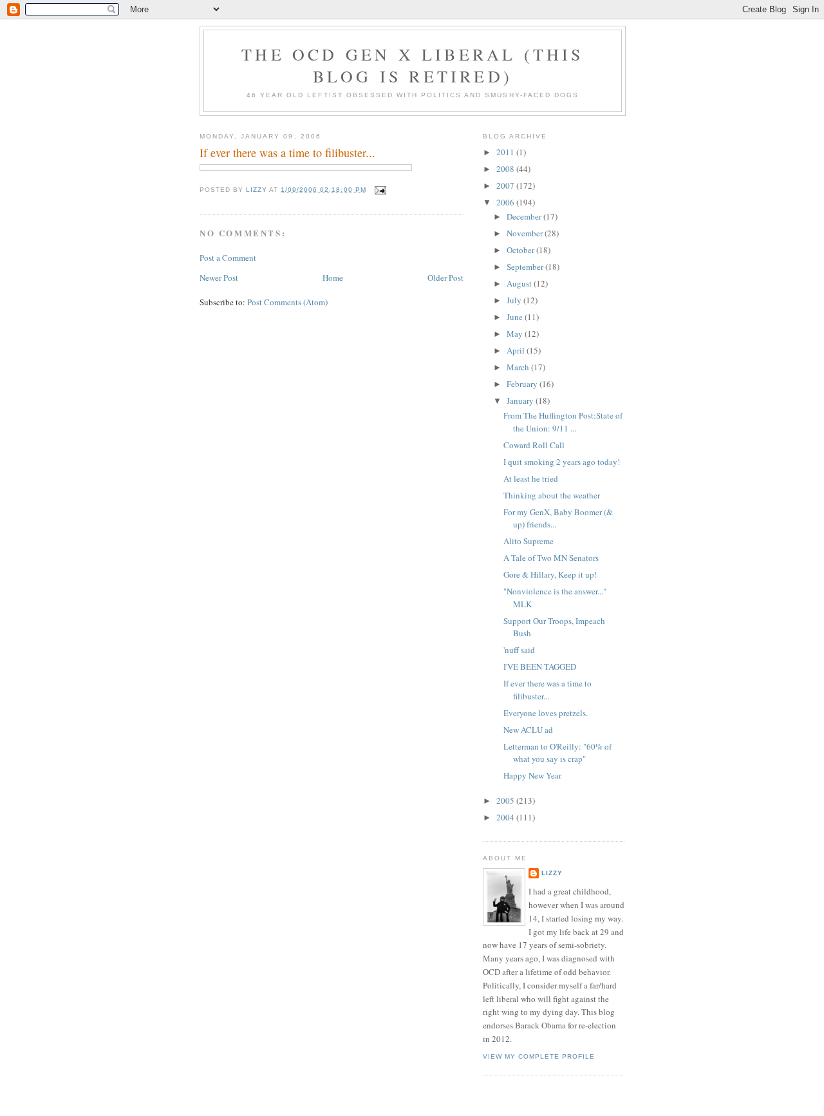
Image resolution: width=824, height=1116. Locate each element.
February (523, 384)
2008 (506, 169)
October (521, 250)
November (526, 233)
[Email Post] (380, 189)
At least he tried (530, 478)
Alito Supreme (528, 541)
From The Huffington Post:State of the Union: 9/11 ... (563, 422)
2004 (506, 817)
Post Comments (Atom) (287, 302)
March (519, 367)
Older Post (445, 277)
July (515, 300)
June (516, 317)
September (526, 266)
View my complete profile (539, 1056)
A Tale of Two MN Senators (551, 557)
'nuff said (519, 650)
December (525, 216)
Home (333, 277)
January (521, 400)
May (516, 333)
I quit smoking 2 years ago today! (561, 462)
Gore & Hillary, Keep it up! (550, 574)
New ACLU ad (528, 729)
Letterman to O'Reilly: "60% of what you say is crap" (557, 753)
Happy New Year (532, 775)
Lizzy (552, 872)
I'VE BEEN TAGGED (539, 666)
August (520, 283)
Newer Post (219, 277)
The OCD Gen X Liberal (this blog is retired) (412, 65)
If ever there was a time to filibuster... (547, 689)
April (517, 350)
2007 (506, 185)
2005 (506, 800)
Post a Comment (228, 257)
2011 (506, 152)
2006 (506, 202)
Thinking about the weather (551, 495)
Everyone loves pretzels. (545, 713)
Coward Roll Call (534, 445)
